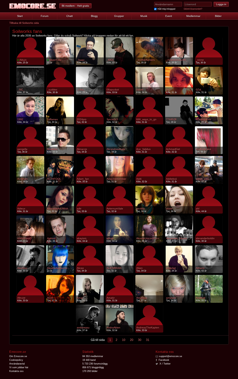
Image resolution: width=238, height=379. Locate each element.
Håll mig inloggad (166, 9)
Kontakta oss (16, 371)
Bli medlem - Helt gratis (75, 5)
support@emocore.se (170, 356)
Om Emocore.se (18, 356)
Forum (45, 15)
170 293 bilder (89, 371)
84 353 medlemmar (92, 356)
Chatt (69, 15)
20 (131, 339)
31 (147, 339)
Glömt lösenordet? (193, 9)
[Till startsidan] (32, 6)
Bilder (218, 15)
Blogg (94, 15)
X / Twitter (165, 363)
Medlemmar (193, 15)
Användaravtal (17, 363)
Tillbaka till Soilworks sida (24, 22)
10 (123, 339)
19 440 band (89, 360)
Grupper (119, 15)
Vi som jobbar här (18, 367)
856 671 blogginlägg (93, 367)
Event (168, 15)
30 (139, 339)
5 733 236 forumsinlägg (94, 363)
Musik (143, 15)
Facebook (163, 360)
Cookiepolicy (16, 360)
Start (20, 15)
